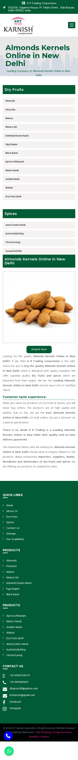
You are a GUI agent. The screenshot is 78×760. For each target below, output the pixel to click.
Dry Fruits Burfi (13, 197)
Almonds (10, 101)
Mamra (9, 118)
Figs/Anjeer (11, 144)
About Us (12, 511)
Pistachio (10, 110)
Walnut (9, 188)
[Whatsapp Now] (9, 751)
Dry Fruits (12, 517)
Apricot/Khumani (14, 162)
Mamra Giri (11, 127)
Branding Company (39, 737)
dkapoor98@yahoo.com (24, 688)
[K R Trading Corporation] (19, 26)
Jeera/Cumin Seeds (15, 225)
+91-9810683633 (19, 682)
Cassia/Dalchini (13, 251)
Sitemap (11, 534)
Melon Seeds (12, 170)
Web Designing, (44, 732)
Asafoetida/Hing (14, 234)
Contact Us (12, 528)
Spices (10, 522)
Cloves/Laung (12, 242)
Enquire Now (39, 349)
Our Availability (15, 539)
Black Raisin (11, 153)
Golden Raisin (12, 179)
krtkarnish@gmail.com (22, 695)
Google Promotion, (62, 732)
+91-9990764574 (20, 675)
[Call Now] (8, 735)
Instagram (15, 708)
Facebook (15, 702)
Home (9, 505)
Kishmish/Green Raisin (17, 136)
